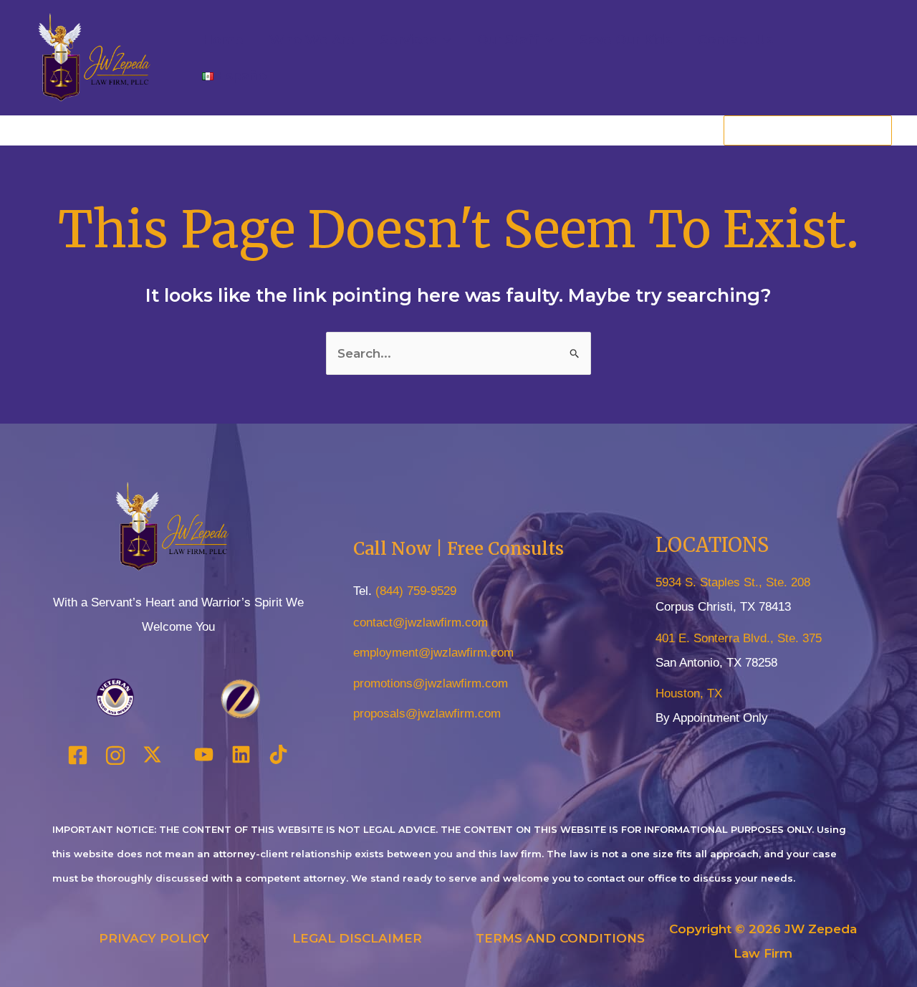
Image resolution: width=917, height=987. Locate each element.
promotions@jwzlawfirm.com (430, 683)
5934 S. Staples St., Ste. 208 (733, 582)
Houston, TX (689, 693)
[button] (416, 40)
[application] (443, 40)
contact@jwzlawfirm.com (420, 622)
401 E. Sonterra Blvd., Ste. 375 (739, 638)
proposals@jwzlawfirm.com (427, 713)
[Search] (880, 130)
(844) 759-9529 (415, 591)
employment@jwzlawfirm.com (433, 652)
